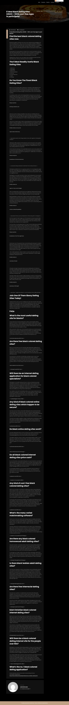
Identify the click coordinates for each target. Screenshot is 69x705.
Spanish (57, 0)
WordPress (32, 703)
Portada (38, 11)
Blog (41, 11)
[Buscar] (61, 2)
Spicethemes (45, 703)
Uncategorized (21, 29)
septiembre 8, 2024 (7, 34)
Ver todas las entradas (24, 688)
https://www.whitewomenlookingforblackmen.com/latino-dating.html (24, 675)
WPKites (39, 703)
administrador (13, 29)
